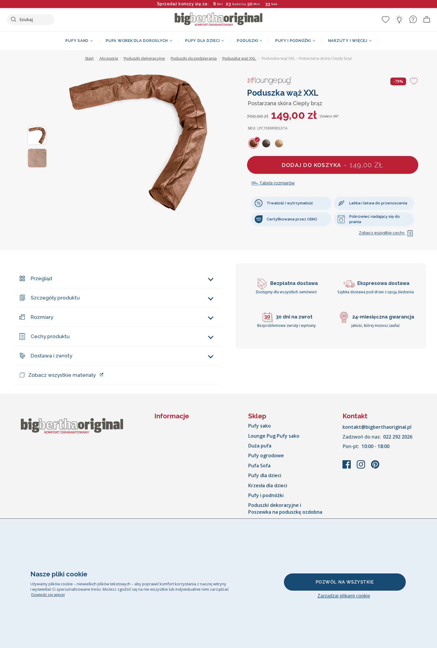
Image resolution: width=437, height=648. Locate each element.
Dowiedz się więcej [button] (48, 594)
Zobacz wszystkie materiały (62, 375)
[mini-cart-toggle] (427, 19)
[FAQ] (412, 19)
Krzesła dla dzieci (267, 485)
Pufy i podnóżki (266, 495)
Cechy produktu (50, 336)
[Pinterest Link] (375, 467)
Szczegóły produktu (55, 298)
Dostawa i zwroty (51, 356)
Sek (274, 4)
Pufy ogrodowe (266, 455)
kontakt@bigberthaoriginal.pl (376, 427)
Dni (220, 4)
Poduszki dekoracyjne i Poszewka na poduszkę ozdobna (285, 508)
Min (257, 4)
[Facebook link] (347, 467)
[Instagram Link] (361, 467)
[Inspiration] (399, 19)
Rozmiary (42, 317)
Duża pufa (259, 445)
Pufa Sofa (259, 465)
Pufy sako (259, 425)
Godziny (239, 4)
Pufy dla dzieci (264, 475)
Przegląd (41, 278)
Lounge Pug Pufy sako (273, 436)
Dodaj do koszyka (333, 165)
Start (89, 58)
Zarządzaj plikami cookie (343, 595)
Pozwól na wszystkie (345, 582)
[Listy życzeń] (385, 19)
